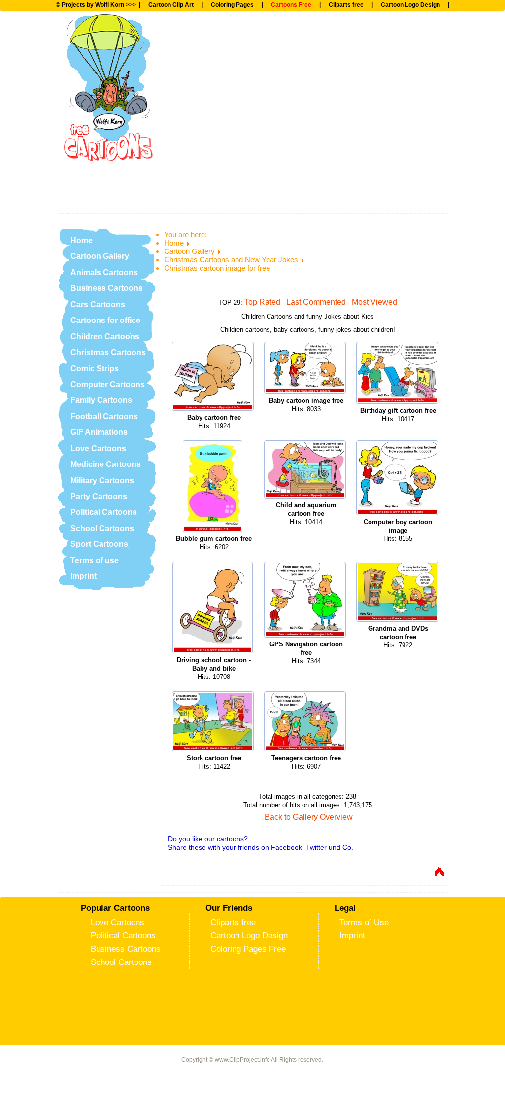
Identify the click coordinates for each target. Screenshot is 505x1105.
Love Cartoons (98, 448)
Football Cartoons (104, 416)
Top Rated (262, 302)
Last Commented (316, 302)
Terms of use (94, 560)
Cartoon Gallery (99, 256)
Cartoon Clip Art (171, 4)
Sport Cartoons (99, 544)
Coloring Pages (232, 4)
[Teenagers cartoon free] (306, 722)
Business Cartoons (106, 288)
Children (204, 101)
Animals (203, 69)
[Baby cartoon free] (214, 377)
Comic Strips (94, 368)
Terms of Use (364, 922)
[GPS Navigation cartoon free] (306, 601)
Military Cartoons (102, 480)
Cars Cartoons (97, 304)
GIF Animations (99, 432)
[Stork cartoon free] (214, 722)
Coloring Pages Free (248, 949)
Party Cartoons (98, 496)
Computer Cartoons (107, 384)
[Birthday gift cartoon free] (398, 374)
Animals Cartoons (104, 272)
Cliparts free (346, 4)
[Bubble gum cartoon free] (214, 487)
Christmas (209, 134)
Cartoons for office (105, 320)
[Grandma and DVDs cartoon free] (398, 593)
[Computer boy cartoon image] (398, 479)
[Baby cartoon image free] (306, 369)
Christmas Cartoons (108, 352)
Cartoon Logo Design (410, 4)
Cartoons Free (291, 4)
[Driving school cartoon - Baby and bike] (214, 609)
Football (203, 37)
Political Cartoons (103, 512)
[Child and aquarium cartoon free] (306, 470)
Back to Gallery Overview (309, 817)
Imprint (83, 576)
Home (81, 240)
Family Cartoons (101, 400)
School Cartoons (102, 528)
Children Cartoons (104, 336)
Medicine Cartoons (105, 464)
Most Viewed (374, 302)
